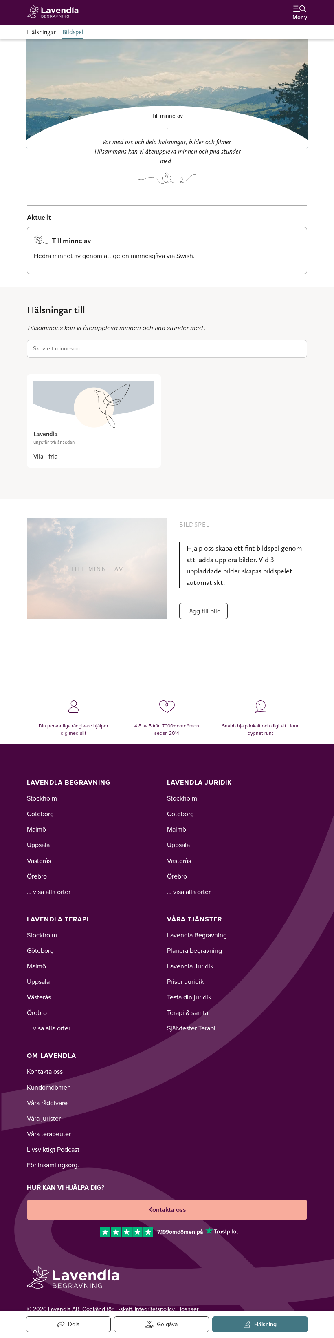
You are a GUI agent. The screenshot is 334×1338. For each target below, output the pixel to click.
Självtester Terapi (191, 1028)
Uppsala (38, 844)
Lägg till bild (203, 611)
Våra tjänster (194, 919)
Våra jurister (44, 1118)
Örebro (37, 876)
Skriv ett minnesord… (59, 348)
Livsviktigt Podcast (53, 1149)
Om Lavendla (51, 1055)
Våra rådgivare (47, 1102)
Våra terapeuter (49, 1133)
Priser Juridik (185, 981)
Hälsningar (41, 32)
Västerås (39, 860)
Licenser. (188, 1309)
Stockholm (42, 798)
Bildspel (73, 32)
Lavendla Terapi (58, 919)
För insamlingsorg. (53, 1164)
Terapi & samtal (188, 1012)
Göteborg (40, 813)
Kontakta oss (45, 1071)
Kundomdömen (49, 1087)
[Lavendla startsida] (55, 12)
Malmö (36, 829)
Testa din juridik (189, 996)
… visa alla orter (48, 891)
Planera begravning (194, 950)
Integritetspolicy (154, 1309)
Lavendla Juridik (199, 782)
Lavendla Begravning (69, 782)
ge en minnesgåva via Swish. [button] (154, 255)
